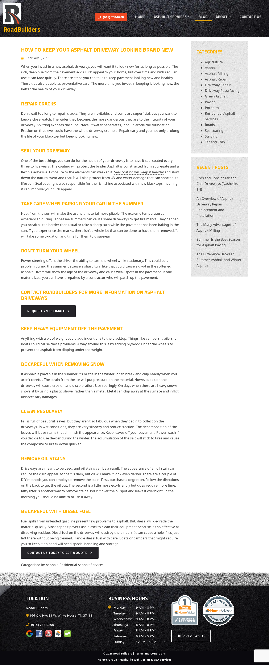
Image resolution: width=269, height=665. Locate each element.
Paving (210, 102)
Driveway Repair (218, 85)
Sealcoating (214, 130)
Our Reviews (189, 636)
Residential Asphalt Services (81, 564)
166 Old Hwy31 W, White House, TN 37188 (61, 615)
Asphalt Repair (216, 79)
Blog (203, 16)
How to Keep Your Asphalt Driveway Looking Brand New (97, 49)
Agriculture (214, 62)
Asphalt (52, 564)
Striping (211, 136)
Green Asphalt (216, 96)
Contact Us (250, 16)
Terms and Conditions (150, 653)
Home (140, 16)
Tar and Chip (215, 142)
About (222, 16)
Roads (210, 124)
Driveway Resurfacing (222, 90)
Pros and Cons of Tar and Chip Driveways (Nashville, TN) (217, 184)
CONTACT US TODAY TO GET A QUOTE (57, 552)
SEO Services (162, 659)
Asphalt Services (170, 16)
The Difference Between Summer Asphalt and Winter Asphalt (218, 260)
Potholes (212, 107)
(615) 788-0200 (113, 17)
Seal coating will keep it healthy (139, 172)
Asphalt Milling (216, 73)
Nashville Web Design (135, 659)
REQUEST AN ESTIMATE (46, 310)
